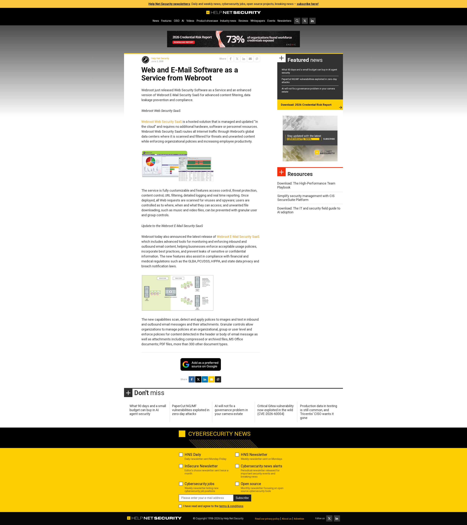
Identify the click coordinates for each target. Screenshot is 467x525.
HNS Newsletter (254, 454)
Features (166, 20)
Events (271, 20)
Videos (190, 20)
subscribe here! (308, 4)
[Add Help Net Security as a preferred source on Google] (257, 59)
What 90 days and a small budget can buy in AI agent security (148, 410)
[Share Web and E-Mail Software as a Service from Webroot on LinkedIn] (244, 59)
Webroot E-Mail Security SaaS (238, 237)
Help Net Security (160, 58)
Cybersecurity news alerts (261, 466)
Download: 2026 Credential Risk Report (306, 104)
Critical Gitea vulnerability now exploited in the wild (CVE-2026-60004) (275, 410)
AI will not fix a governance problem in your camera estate (231, 410)
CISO (177, 20)
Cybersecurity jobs (199, 484)
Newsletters (284, 20)
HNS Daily (193, 454)
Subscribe (242, 497)
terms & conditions (231, 506)
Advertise (299, 518)
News (156, 20)
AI (183, 20)
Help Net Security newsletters (169, 4)
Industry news (228, 20)
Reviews (243, 20)
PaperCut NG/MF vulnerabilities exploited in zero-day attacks (190, 410)
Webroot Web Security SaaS (161, 122)
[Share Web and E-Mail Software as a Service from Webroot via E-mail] (250, 59)
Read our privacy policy (267, 518)
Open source (251, 484)
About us (287, 518)
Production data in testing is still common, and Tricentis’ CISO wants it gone (318, 412)
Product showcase (207, 20)
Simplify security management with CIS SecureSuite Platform (306, 198)
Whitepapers (257, 20)
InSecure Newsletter (201, 466)
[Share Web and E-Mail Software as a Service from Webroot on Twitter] (237, 59)
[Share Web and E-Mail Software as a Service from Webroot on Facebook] (230, 59)
